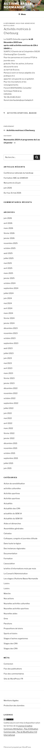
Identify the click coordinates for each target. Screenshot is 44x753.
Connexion (8, 664)
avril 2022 (8, 423)
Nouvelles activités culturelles (17, 603)
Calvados (8, 533)
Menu (23, 14)
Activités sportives (17, 113)
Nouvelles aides (10, 613)
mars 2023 (8, 373)
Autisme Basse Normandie (18, 5)
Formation (8, 558)
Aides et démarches (12, 523)
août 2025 (8, 253)
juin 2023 (8, 358)
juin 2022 (8, 413)
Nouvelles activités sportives (16, 608)
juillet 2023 (9, 353)
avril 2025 (8, 268)
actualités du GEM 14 (13, 513)
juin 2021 (7, 468)
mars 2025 (8, 273)
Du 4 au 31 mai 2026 (12, 193)
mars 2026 (8, 228)
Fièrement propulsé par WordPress (17, 747)
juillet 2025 (9, 258)
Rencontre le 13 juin (12, 183)
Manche (33, 113)
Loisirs (7, 583)
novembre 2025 (11, 243)
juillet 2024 (9, 293)
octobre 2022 (9, 398)
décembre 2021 (10, 443)
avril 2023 (8, 368)
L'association (9, 563)
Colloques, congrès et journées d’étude (20, 538)
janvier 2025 (9, 278)
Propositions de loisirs (13, 628)
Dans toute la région (12, 543)
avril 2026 (8, 223)
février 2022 (9, 433)
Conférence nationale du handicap (18, 173)
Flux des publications (13, 669)
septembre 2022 (11, 403)
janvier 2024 (9, 323)
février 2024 (9, 318)
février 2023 (9, 378)
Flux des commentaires (14, 674)
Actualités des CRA (12, 508)
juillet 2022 (8, 408)
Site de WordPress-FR (13, 679)
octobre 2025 (10, 248)
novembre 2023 (11, 333)
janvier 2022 (9, 438)
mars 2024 (8, 313)
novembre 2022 (10, 393)
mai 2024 (8, 303)
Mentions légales (11, 700)
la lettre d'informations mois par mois (20, 568)
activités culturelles (12, 488)
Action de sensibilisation (14, 483)
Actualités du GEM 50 (13, 518)
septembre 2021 (11, 458)
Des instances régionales (14, 548)
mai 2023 (8, 363)
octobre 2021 (9, 453)
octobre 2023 (10, 338)
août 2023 (8, 348)
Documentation (10, 553)
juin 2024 (8, 298)
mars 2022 (8, 428)
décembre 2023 (11, 328)
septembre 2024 (11, 288)
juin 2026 (8, 188)
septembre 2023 (11, 343)
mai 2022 (8, 418)
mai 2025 (8, 263)
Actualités (8, 503)
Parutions (8, 624)
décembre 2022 (10, 388)
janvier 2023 (9, 383)
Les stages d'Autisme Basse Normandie (21, 578)
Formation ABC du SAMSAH (16, 178)
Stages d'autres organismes (16, 638)
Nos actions (9, 598)
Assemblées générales (13, 528)
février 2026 (9, 233)
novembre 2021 (10, 448)
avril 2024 (8, 308)
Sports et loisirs (10, 633)
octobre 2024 (10, 283)
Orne (6, 618)
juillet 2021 (8, 463)
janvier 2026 (9, 238)
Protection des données (14, 705)
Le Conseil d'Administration (16, 573)
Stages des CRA (11, 643)
